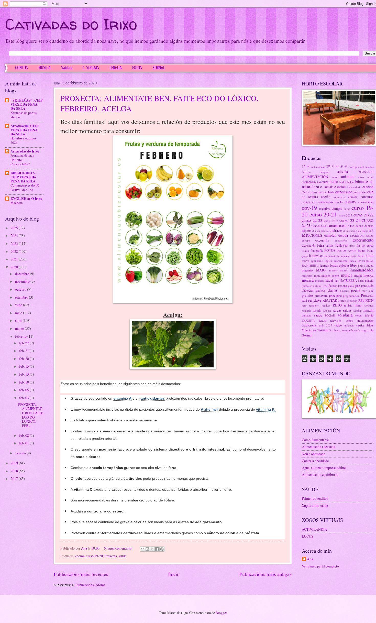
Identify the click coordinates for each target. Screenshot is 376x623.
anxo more (366, 177)
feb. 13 (24, 374)
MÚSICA (44, 67)
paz (357, 285)
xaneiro (21, 453)
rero (304, 305)
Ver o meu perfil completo (320, 566)
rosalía (317, 310)
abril (19, 320)
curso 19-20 (94, 555)
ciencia (340, 191)
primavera (321, 295)
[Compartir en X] (152, 549)
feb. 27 (24, 343)
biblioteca (362, 181)
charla (331, 192)
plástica (344, 290)
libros (361, 265)
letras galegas (339, 265)
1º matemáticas (315, 167)
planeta (320, 290)
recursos (352, 300)
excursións (341, 240)
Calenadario (354, 187)
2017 (15, 478)
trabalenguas (365, 320)
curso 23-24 (349, 220)
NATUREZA (348, 280)
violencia (349, 325)
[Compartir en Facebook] (157, 549)
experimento (363, 240)
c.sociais (340, 186)
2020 (15, 267)
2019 (15, 463)
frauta (361, 250)
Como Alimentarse (315, 439)
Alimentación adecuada (318, 446)
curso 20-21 (323, 214)
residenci (314, 305)
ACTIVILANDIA (314, 529)
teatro (322, 320)
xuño (19, 304)
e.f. (371, 230)
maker (333, 270)
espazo (369, 235)
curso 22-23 (312, 220)
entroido (330, 235)
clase (363, 192)
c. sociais (326, 186)
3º (333, 167)
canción (367, 186)
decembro (22, 273)
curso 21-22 (363, 215)
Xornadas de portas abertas (23, 114)
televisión (335, 320)
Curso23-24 (319, 226)
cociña (79, 555)
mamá (343, 270)
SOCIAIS (330, 315)
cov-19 (309, 207)
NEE (361, 280)
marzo (20, 328)
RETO (337, 305)
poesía (355, 290)
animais (347, 176)
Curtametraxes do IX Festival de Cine (24, 187)
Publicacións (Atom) (90, 584)
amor (335, 177)
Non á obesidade (313, 453)
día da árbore (320, 231)
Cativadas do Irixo (71, 24)
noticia (369, 280)
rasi (304, 300)
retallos (326, 305)
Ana (310, 559)
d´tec (351, 226)
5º (341, 167)
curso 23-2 (331, 221)
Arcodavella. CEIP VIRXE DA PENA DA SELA (24, 130)
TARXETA (308, 320)
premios (307, 295)
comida (353, 197)
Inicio (174, 574)
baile (333, 181)
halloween (316, 255)
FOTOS (137, 67)
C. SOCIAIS (91, 67)
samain (357, 310)
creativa (324, 208)
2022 (15, 251)
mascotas (307, 275)
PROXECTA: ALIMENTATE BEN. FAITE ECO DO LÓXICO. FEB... (30, 415)
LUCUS (307, 536)
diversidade (350, 231)
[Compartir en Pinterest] (161, 549)
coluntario (339, 197)
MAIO (321, 270)
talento (369, 315)
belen (350, 182)
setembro (22, 297)
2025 (15, 227)
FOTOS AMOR (346, 251)
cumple (337, 208)
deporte (306, 230)
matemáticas (322, 275)
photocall (307, 290)
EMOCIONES (312, 235)
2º (328, 166)
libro (353, 265)
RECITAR (330, 300)
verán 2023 (325, 325)
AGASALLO (365, 172)
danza (359, 226)
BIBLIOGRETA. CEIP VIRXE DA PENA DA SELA (23, 177)
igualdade (317, 261)
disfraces (336, 230)
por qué (367, 290)
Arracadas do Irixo (24, 151)
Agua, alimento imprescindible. (324, 467)
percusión (367, 285)
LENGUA (115, 67)
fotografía (317, 250)
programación (351, 296)
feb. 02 (24, 435)
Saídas (66, 67)
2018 (15, 470)
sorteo (358, 315)
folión (305, 251)
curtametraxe (337, 225)
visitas (369, 325)
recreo (342, 300)
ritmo (358, 305)
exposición (308, 245)
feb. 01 (24, 443)
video (338, 325)
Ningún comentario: (118, 548)
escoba (343, 235)
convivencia (365, 202)
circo (356, 192)
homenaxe (343, 256)
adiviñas (343, 171)
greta (305, 256)
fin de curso (365, 245)
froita (370, 250)
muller (346, 275)
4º (337, 167)
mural (358, 275)
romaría (306, 310)
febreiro (21, 336)
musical (319, 280)
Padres (332, 285)
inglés (328, 261)
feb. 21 (24, 350)
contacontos (325, 202)
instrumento (341, 261)
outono (317, 286)
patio (351, 286)
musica (368, 275)
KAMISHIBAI (310, 265)
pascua (342, 285)
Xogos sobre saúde (315, 505)
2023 (15, 243)
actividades (366, 167)
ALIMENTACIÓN (315, 176)
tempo (349, 320)
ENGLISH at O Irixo (26, 198)
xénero (336, 330)
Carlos (305, 192)
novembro (22, 281)
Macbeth (16, 202)
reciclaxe (314, 300)
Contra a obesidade (315, 460)
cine (349, 191)
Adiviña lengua (315, 172)
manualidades (362, 270)
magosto (307, 270)
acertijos (354, 167)
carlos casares (318, 192)
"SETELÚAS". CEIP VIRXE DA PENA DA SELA (26, 104)
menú (335, 275)
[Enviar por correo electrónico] (142, 549)
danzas (368, 226)
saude (122, 555)
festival (341, 245)
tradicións (309, 325)
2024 (15, 235)
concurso (367, 196)
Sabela (327, 310)
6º (346, 167)
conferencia (309, 202)
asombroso (309, 182)
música (308, 280)
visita (360, 325)
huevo (305, 261)
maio (19, 312)
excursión (322, 240)
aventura (322, 182)
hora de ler (357, 256)
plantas (332, 290)
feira (320, 245)
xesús (357, 330)
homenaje (330, 256)
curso (347, 209)
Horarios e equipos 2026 (23, 140)
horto (369, 255)
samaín (368, 310)
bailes (342, 182)
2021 (15, 259)
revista (348, 305)
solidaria (345, 315)
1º (303, 166)
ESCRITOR (356, 235)
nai (336, 280)
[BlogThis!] (147, 549)
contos (350, 201)
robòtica (368, 305)
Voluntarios (309, 330)
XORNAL (158, 67)
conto (339, 202)
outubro (21, 289)
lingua (369, 265)
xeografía (347, 330)
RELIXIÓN (365, 300)
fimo (352, 245)
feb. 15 (24, 366)
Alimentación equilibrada (320, 474)
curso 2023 (345, 215)
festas (330, 245)
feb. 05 (24, 389)
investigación (365, 261)
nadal (329, 280)
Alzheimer (209, 409)
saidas (337, 310)
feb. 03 (24, 397)
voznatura (324, 329)
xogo (364, 330)
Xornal (307, 335)
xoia (370, 330)
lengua (324, 265)
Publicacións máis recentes (81, 574)
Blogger (221, 612)
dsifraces (363, 231)
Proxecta (110, 555)
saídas (347, 310)
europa (306, 240)
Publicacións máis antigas (265, 574)
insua (353, 261)
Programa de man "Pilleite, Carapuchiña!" (22, 159)
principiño (335, 295)
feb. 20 (24, 358)
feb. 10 (24, 382)
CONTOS (21, 67)
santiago (307, 315)
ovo (325, 286)
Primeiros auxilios (315, 498)
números (307, 286)
